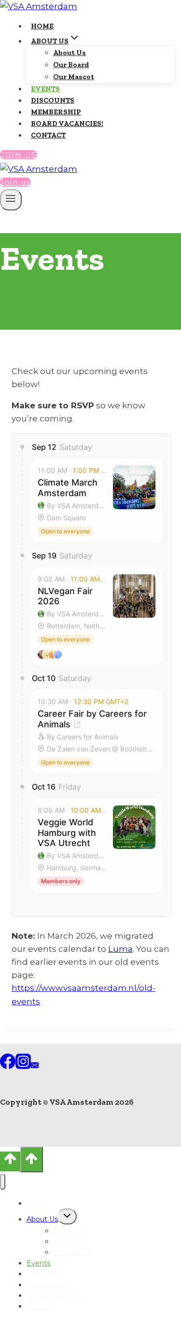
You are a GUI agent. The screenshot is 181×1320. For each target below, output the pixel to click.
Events (45, 88)
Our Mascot (73, 76)
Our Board (71, 64)
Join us (18, 154)
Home (42, 26)
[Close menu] (2, 1182)
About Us (69, 52)
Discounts (52, 100)
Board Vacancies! (67, 123)
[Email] (35, 1066)
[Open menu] (11, 199)
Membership (56, 112)
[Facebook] (7, 1066)
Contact (48, 135)
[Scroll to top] (10, 1161)
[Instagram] (23, 1066)
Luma (120, 949)
